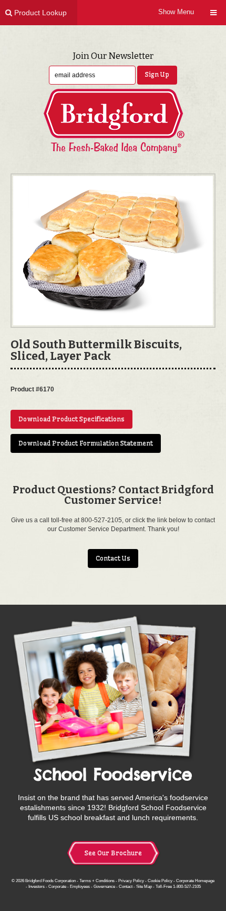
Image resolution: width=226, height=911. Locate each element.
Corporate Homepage (195, 880)
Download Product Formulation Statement (85, 443)
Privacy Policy (131, 880)
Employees (80, 886)
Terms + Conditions (97, 880)
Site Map (144, 886)
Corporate (57, 886)
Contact (125, 886)
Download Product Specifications (71, 419)
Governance (104, 886)
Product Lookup (39, 12)
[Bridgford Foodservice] (113, 121)
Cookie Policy (160, 880)
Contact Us (113, 558)
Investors (36, 886)
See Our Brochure (113, 853)
